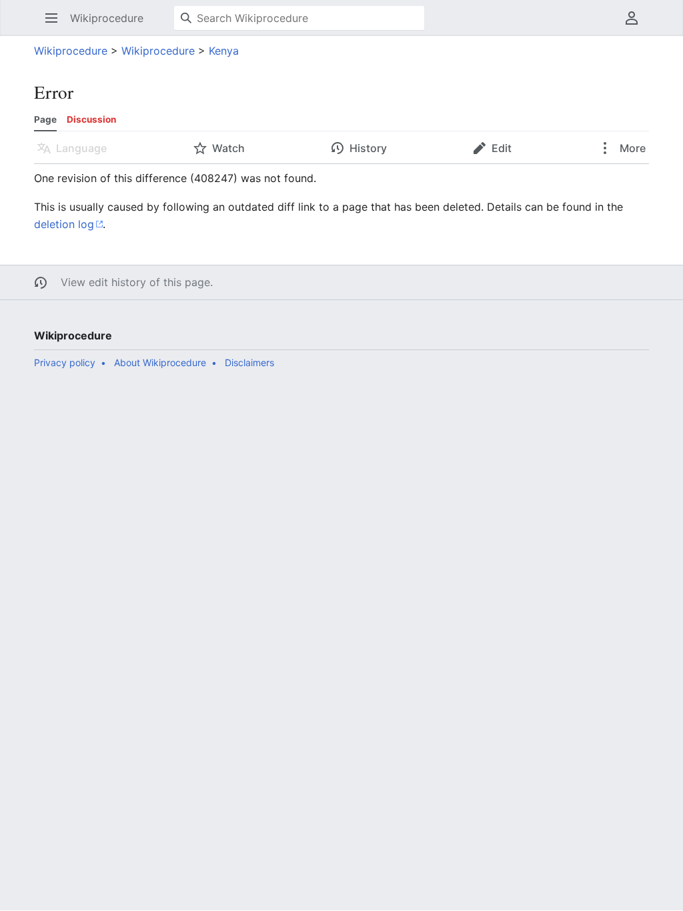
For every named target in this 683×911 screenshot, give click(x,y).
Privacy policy (64, 362)
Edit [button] (502, 148)
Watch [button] (228, 148)
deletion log (64, 224)
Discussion (91, 119)
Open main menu (56, 24)
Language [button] (81, 148)
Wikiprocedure (70, 50)
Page (45, 119)
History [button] (368, 148)
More (631, 148)
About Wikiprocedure (160, 362)
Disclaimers (249, 362)
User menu (636, 24)
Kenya (224, 50)
